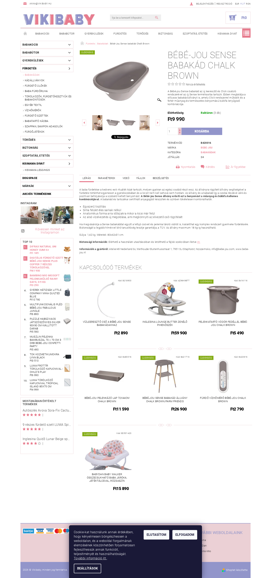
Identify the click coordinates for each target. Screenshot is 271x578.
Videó (126, 178)
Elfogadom (184, 535)
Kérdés (210, 166)
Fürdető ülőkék (36, 85)
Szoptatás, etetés (195, 33)
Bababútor (67, 33)
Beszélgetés (161, 178)
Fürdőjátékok (35, 131)
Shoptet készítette (237, 569)
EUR (237, 4)
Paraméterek (106, 178)
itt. (198, 241)
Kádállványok (35, 80)
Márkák (28, 186)
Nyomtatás (188, 166)
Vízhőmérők (33, 110)
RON (248, 4)
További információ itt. (90, 558)
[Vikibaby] (59, 19)
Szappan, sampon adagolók (44, 126)
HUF (242, 3)
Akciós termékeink (36, 193)
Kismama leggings (37, 169)
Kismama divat (227, 33)
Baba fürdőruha (36, 91)
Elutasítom (156, 535)
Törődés (142, 33)
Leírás (87, 178)
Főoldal (25, 34)
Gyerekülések (94, 33)
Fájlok (140, 178)
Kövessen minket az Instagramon (49, 230)
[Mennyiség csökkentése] (180, 133)
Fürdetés (120, 33)
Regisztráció (224, 4)
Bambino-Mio (203, 551)
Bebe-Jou (207, 147)
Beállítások (87, 568)
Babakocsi (42, 33)
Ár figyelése (238, 166)
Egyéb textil (33, 104)
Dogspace (29, 178)
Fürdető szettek (36, 115)
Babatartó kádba (36, 121)
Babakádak (32, 74)
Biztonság (165, 33)
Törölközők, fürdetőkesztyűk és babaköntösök (48, 98)
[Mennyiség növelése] (180, 129)
